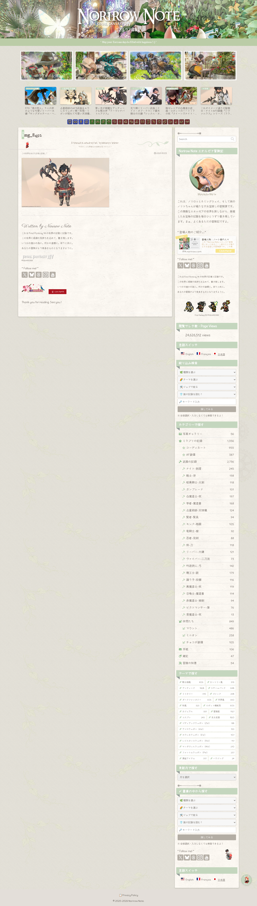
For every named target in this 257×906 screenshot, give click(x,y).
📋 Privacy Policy (128, 895)
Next (236, 102)
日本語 (221, 354)
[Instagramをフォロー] (46, 275)
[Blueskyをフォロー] (32, 275)
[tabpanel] (29, 101)
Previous (21, 102)
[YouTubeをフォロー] (53, 275)
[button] (232, 139)
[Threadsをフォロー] (39, 275)
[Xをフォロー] (25, 275)
